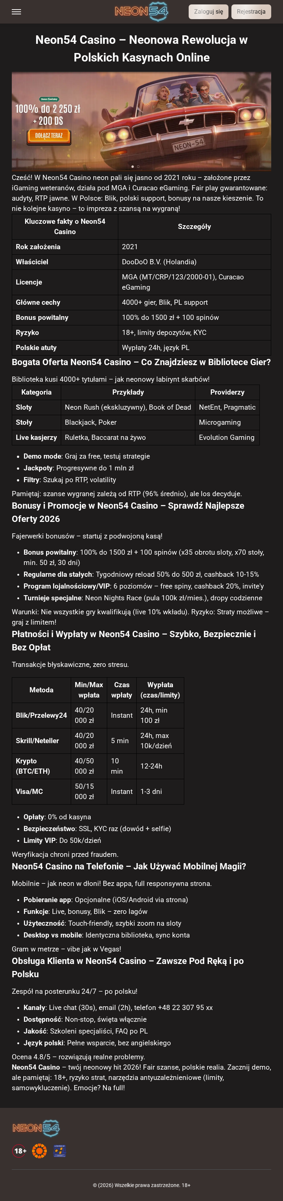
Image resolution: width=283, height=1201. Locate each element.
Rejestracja (251, 11)
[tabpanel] (141, 562)
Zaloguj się (208, 11)
